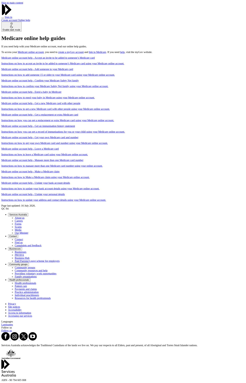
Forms (18, 223)
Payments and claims (26, 289)
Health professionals (19, 280)
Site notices (14, 306)
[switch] (11, 27)
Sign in (8, 17)
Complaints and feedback (28, 245)
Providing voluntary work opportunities (35, 273)
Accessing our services (20, 315)
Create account (9, 20)
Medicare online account (31, 52)
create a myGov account (71, 52)
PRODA (19, 255)
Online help (24, 20)
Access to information (19, 312)
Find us (19, 242)
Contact (13, 236)
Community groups (18, 264)
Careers (19, 220)
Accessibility (15, 309)
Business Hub (22, 258)
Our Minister (21, 232)
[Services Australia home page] (6, 14)
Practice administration (27, 292)
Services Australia (18, 214)
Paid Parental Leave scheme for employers (37, 261)
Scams (18, 226)
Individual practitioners (27, 295)
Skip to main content (12, 2)
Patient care (21, 286)
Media (18, 229)
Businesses (15, 249)
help (122, 52)
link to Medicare (97, 52)
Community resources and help (31, 270)
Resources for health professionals (33, 298)
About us (19, 217)
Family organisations (26, 276)
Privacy (12, 303)
